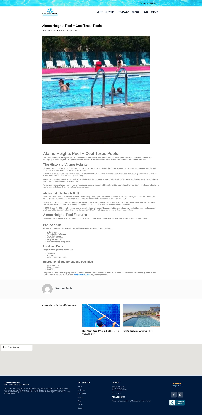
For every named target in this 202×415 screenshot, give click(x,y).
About (99, 12)
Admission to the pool (82, 275)
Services (135, 12)
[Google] (180, 395)
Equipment (110, 12)
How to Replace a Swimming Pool (138, 331)
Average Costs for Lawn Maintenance (59, 305)
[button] (136, 12)
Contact (154, 12)
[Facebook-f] (174, 395)
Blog (146, 12)
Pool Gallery (123, 12)
